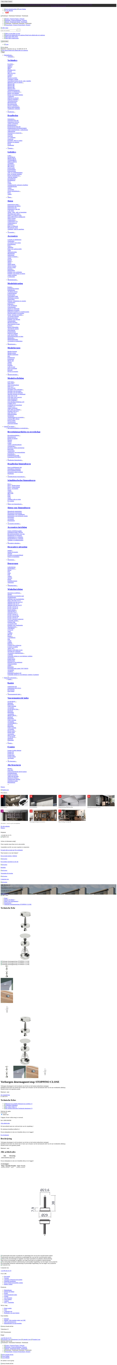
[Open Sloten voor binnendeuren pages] (22, 504)
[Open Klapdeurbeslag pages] (16, 125)
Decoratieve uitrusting (17, 547)
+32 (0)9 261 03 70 (6, 1270)
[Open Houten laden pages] (15, 731)
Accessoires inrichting (17, 527)
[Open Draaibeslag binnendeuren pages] (22, 460)
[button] (58, 16)
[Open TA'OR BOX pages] (15, 737)
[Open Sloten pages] (11, 197)
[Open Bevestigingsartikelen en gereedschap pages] (28, 428)
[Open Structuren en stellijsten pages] (20, 593)
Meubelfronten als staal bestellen (13, 1323)
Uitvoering (4, 1113)
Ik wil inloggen (5, 1135)
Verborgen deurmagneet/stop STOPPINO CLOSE (17, 904)
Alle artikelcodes (5, 1123)
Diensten (6, 1318)
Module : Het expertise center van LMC (15, 1320)
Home (5, 898)
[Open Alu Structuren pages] (16, 761)
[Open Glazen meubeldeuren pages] (20, 191)
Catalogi (6, 1301)
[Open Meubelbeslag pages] (12, 55)
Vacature (6, 1278)
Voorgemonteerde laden (18, 698)
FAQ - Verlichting (9, 1302)
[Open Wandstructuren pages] (16, 627)
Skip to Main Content (6, 1)
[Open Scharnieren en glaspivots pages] (22, 133)
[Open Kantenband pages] (15, 454)
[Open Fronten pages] (12, 743)
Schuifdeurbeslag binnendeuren (21, 480)
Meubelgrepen (14, 348)
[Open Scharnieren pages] (14, 119)
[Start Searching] (18, 30)
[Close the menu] (8, 110)
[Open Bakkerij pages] (13, 644)
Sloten (10, 201)
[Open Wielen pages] (12, 261)
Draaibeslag (13, 115)
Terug (2, 52)
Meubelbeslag (8, 1290)
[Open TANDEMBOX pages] (17, 723)
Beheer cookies (8, 1284)
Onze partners (8, 1299)
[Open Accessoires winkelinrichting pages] (23, 653)
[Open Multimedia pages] (14, 338)
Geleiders (12, 152)
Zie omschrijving (5, 1095)
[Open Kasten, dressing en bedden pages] (23, 315)
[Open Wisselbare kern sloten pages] (20, 214)
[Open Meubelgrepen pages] (16, 344)
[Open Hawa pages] (11, 484)
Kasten (11, 683)
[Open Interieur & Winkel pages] (18, 778)
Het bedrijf (7, 1276)
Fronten (11, 747)
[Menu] (5, 41)
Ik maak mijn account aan (8, 850)
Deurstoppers (7, 903)
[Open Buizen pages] (12, 636)
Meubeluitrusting (15, 283)
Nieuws (3, 828)
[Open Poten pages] (11, 246)
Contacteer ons (5, 893)
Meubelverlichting (16, 378)
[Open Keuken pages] (12, 287)
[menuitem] (8, 55)
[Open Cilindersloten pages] (15, 220)
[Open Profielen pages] (13, 269)
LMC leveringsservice (10, 1322)
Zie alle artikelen (5, 826)
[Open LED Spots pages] (14, 382)
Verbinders (12, 60)
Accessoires (13, 236)
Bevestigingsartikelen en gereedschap (24, 432)
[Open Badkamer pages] (13, 304)
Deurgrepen (13, 563)
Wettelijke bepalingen (10, 1281)
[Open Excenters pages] (13, 64)
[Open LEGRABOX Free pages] (18, 709)
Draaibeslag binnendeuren (19, 464)
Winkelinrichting (15, 589)
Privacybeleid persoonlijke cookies (13, 1282)
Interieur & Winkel (9, 899)
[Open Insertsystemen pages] (16, 610)
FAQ (5, 1310)
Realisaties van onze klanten (11, 1313)
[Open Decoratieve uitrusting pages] (20, 543)
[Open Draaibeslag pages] (14, 112)
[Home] (4, 28)
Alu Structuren (14, 765)
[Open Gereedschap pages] (15, 446)
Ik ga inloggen (19, 850)
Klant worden (8, 1308)
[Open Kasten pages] (12, 679)
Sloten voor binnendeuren (19, 508)
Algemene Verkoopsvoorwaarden (13, 1279)
